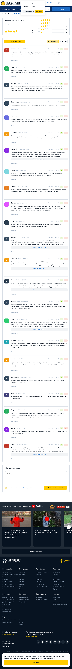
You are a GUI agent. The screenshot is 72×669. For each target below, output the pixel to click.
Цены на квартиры (8, 9)
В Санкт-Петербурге (8, 586)
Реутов (21, 586)
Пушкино (22, 589)
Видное (21, 581)
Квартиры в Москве (8, 572)
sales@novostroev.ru (32, 636)
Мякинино (56, 584)
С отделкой (5, 606)
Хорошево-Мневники (42, 572)
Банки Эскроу (57, 597)
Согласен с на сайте (21, 488)
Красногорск (23, 572)
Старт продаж (6, 611)
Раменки (55, 574)
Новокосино (56, 579)
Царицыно (39, 577)
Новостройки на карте (9, 620)
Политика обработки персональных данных (35, 651)
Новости (21, 620)
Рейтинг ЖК (22, 624)
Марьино (38, 581)
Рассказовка (56, 577)
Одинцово (22, 584)
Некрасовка (56, 572)
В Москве (5, 579)
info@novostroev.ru (8, 634)
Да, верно (39, 11)
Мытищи (21, 579)
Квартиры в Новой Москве (10, 574)
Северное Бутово (41, 586)
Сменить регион (29, 11)
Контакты (5, 646)
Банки (54, 599)
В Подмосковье (7, 581)
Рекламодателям (8, 644)
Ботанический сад (58, 581)
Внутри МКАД (6, 609)
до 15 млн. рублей (8, 599)
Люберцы (22, 574)
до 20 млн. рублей (8, 602)
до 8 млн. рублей (7, 597)
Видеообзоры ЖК (7, 622)
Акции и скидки (57, 602)
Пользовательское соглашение (60, 651)
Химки (21, 577)
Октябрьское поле (58, 586)
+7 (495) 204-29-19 (45, 2)
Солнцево (39, 579)
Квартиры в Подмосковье (10, 577)
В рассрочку (6, 604)
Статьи (21, 622)
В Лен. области (7, 589)
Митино (38, 574)
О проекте (6, 641)
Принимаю (36, 662)
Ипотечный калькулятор (60, 604)
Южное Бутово (40, 584)
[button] (69, 527)
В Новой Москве (7, 584)
